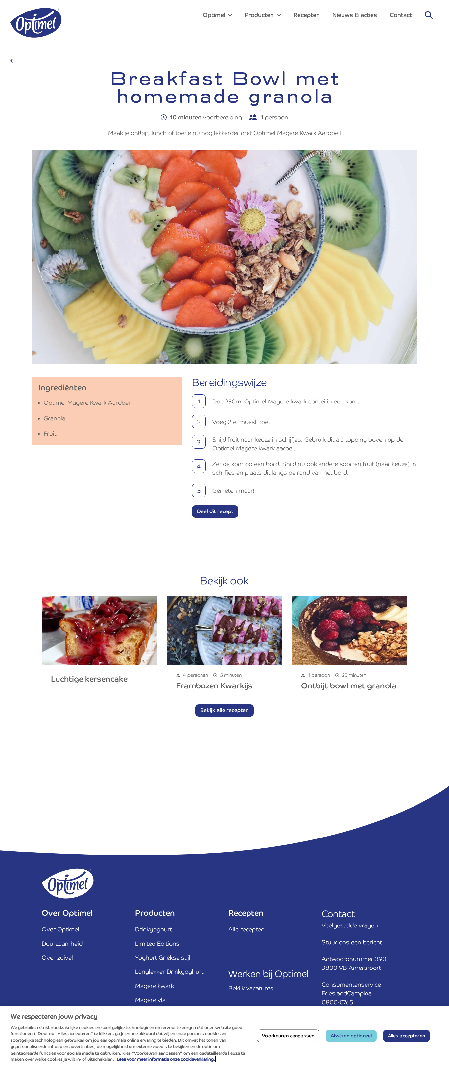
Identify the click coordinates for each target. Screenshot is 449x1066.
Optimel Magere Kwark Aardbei (87, 402)
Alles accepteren (406, 1036)
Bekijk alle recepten (224, 710)
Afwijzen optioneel (351, 1036)
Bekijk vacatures (250, 988)
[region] (224, 1036)
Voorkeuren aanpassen (288, 1036)
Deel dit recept (215, 511)
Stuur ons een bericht (352, 942)
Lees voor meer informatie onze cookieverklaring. (166, 1059)
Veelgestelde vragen (350, 925)
